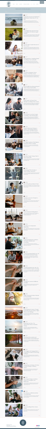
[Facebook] (37, 425)
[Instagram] (36, 425)
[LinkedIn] (39, 425)
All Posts (6, 11)
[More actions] (39, 15)
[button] (26, 4)
